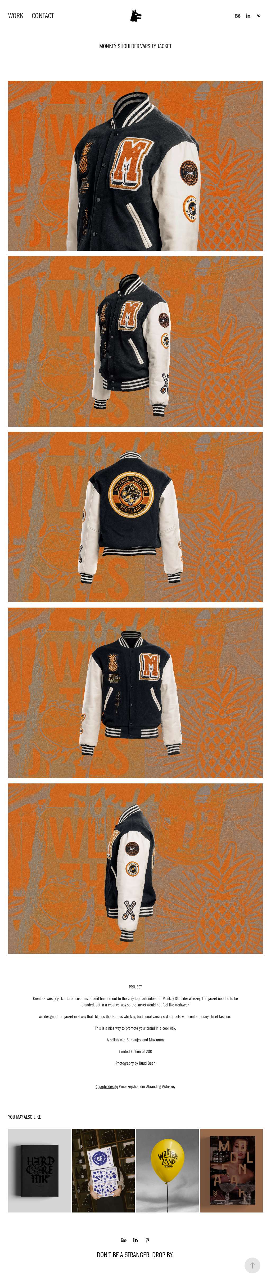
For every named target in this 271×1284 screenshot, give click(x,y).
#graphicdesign (107, 1086)
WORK (15, 15)
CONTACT (43, 15)
